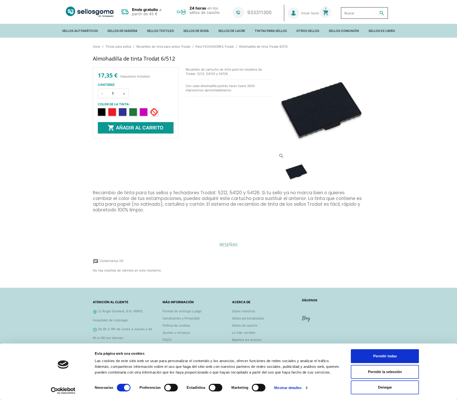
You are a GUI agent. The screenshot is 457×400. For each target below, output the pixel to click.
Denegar (385, 387)
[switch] (171, 387)
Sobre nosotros (243, 311)
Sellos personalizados (248, 318)
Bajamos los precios (246, 340)
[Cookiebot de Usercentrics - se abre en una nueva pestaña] (63, 390)
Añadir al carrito (136, 127)
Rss (306, 320)
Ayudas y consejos (176, 332)
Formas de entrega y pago (182, 311)
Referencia (101, 217)
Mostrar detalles (288, 388)
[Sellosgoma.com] (89, 11)
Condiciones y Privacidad (181, 318)
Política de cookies (176, 325)
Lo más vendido (243, 332)
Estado (98, 223)
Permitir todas (385, 356)
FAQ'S (167, 340)
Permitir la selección (385, 372)
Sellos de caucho (244, 325)
